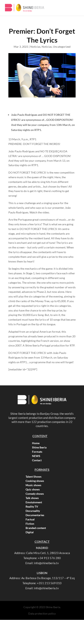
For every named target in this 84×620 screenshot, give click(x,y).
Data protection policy (42, 613)
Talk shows (32, 498)
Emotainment (34, 502)
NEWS (36, 456)
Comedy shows (35, 493)
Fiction (30, 523)
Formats (37, 451)
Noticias (35, 46)
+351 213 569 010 (49, 583)
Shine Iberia (39, 447)
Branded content (36, 528)
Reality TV (32, 506)
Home (35, 443)
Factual (30, 519)
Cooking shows (35, 481)
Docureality (33, 511)
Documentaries (35, 515)
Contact (37, 460)
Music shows (33, 485)
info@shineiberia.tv (46, 563)
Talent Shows (33, 476)
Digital (30, 532)
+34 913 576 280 (49, 558)
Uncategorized (62, 46)
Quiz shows (33, 489)
